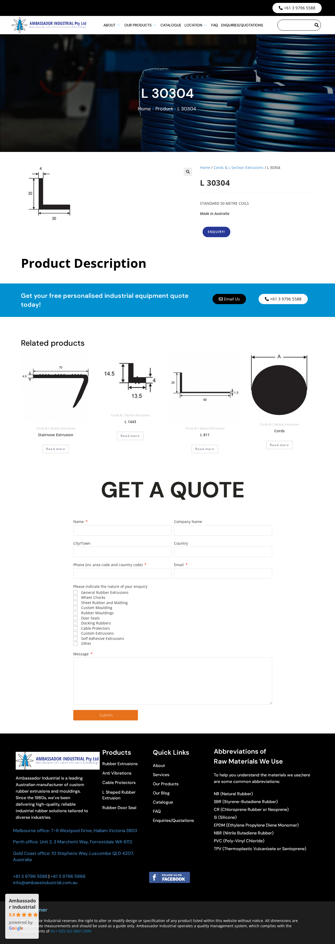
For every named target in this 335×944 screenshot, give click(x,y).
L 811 (205, 434)
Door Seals (90, 618)
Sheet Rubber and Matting (104, 602)
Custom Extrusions (97, 633)
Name (79, 521)
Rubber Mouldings (97, 612)
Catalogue (170, 25)
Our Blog (161, 793)
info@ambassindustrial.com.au (45, 882)
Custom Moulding (96, 607)
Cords (279, 430)
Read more (55, 449)
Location (193, 25)
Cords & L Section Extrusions (239, 167)
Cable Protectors (95, 628)
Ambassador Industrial (22, 903)
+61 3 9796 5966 (67, 876)
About (109, 25)
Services (161, 774)
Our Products (138, 25)
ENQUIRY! (216, 232)
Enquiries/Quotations (242, 25)
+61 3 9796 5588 (30, 876)
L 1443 (130, 421)
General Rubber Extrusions (105, 592)
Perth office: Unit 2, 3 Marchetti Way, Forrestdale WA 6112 (72, 842)
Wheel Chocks (93, 597)
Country (181, 543)
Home (144, 109)
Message (81, 653)
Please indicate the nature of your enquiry (110, 586)
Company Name (188, 521)
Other (86, 643)
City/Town (82, 543)
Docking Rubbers (96, 623)
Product (164, 109)
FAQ (214, 25)
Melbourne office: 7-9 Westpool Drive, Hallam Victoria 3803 (75, 830)
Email (179, 564)
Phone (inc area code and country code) (108, 564)
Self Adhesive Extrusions (102, 638)
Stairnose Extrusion (55, 434)
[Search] (317, 25)
